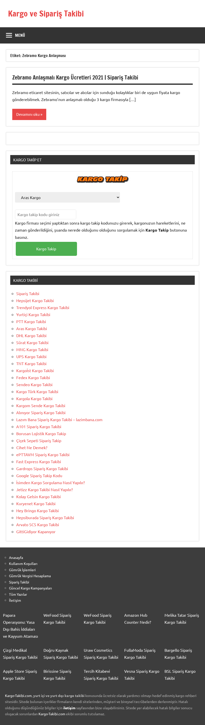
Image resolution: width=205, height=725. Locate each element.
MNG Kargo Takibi (32, 349)
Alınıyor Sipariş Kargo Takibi (41, 412)
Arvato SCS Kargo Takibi (37, 524)
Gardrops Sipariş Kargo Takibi (42, 468)
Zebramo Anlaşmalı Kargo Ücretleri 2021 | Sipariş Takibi (75, 77)
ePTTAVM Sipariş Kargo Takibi (43, 454)
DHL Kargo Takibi (31, 335)
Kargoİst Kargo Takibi (35, 370)
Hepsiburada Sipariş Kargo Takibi (45, 517)
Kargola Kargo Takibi (34, 398)
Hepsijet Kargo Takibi (35, 300)
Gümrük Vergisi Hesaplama (30, 575)
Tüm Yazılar (18, 594)
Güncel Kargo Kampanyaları (30, 588)
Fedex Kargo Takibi (33, 377)
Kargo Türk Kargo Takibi (37, 391)
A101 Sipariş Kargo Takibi (38, 426)
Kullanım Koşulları (23, 563)
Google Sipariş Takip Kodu (39, 475)
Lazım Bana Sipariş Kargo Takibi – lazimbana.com (59, 419)
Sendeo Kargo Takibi (34, 384)
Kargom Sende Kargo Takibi (40, 405)
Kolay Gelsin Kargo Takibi (38, 496)
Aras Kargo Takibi (31, 328)
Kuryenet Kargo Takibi (36, 503)
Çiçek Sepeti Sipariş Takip (38, 440)
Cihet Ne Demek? (31, 447)
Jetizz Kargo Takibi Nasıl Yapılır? (44, 489)
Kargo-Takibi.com (18, 695)
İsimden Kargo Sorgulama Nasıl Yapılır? (50, 482)
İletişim (15, 600)
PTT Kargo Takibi (31, 321)
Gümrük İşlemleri (22, 569)
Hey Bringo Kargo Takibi (37, 510)
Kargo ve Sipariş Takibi (46, 13)
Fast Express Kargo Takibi (38, 461)
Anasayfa (16, 557)
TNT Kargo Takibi (31, 363)
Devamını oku (28, 114)
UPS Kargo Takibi (31, 356)
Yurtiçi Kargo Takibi (33, 314)
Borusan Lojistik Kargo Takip (41, 433)
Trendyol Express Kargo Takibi (42, 307)
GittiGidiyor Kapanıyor (36, 531)
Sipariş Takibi (27, 293)
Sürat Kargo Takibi (32, 342)
